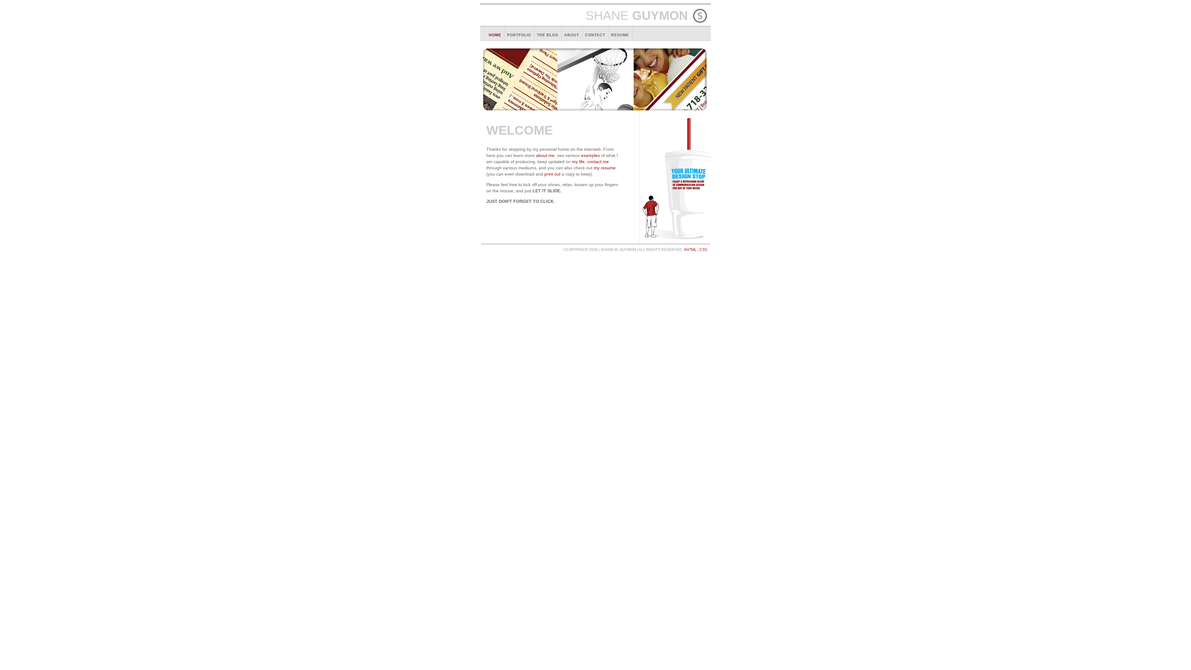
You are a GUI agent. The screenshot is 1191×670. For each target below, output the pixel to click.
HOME (495, 35)
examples (590, 155)
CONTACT (595, 35)
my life (578, 161)
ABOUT (571, 35)
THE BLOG (547, 35)
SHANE (637, 15)
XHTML (690, 250)
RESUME (620, 35)
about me (545, 155)
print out (552, 174)
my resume (605, 167)
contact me (598, 161)
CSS (703, 250)
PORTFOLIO (519, 35)
